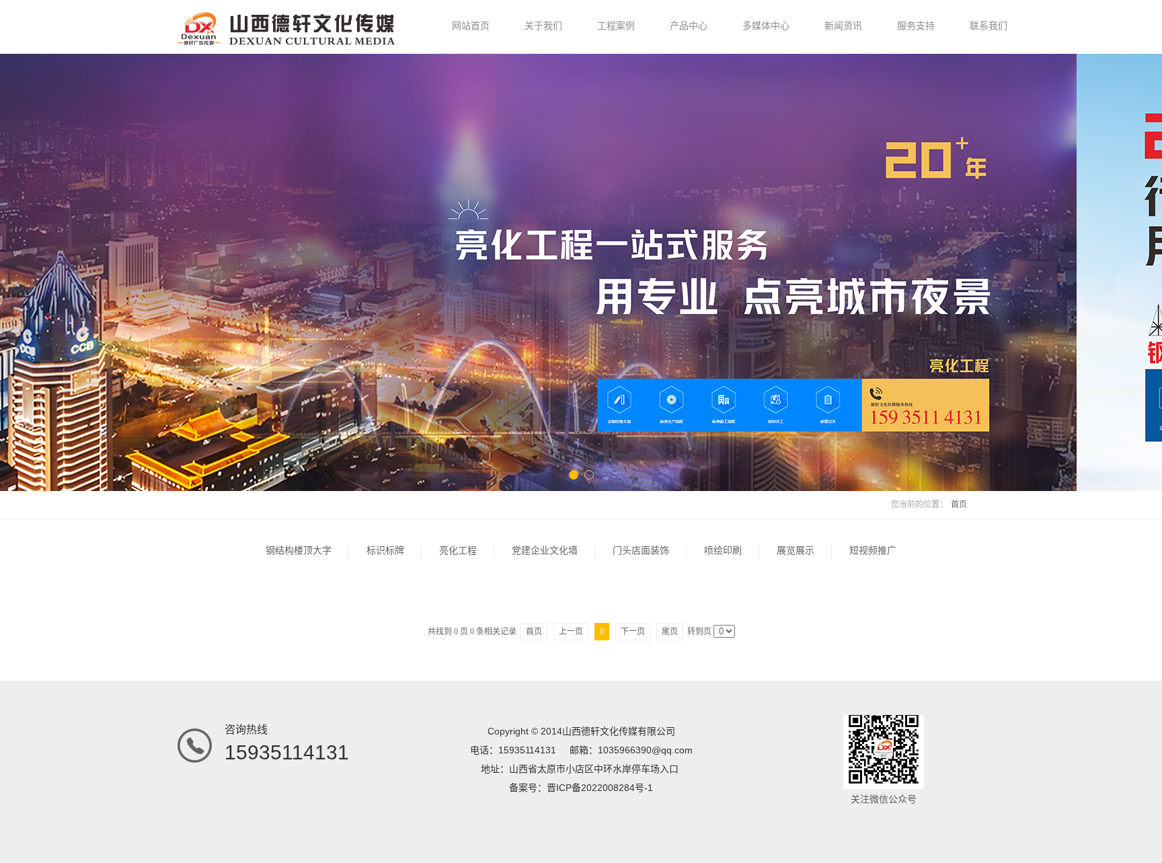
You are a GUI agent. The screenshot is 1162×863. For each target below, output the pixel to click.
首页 (959, 504)
